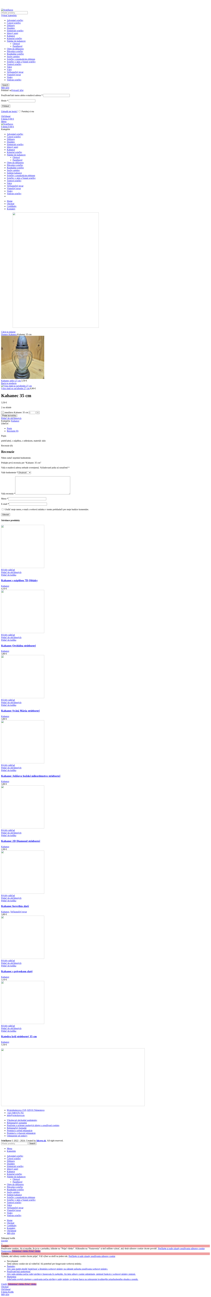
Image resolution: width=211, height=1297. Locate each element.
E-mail (5, 504)
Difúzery (11, 25)
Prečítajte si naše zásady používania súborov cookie (181, 1248)
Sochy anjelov (13, 56)
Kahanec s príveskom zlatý (17, 971)
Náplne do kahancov (16, 41)
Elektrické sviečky (15, 30)
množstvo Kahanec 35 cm (16, 412)
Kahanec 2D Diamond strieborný (20, 841)
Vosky (10, 77)
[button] (8, 575)
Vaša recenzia (8, 493)
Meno (4, 498)
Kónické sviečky (14, 38)
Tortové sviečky (14, 64)
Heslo (4, 100)
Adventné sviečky (15, 20)
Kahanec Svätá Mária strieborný (20, 710)
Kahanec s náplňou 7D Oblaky (19, 580)
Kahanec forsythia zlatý (15, 906)
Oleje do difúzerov (15, 49)
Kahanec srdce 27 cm (11, 380)
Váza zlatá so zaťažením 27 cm (15, 388)
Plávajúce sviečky (15, 51)
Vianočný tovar (14, 74)
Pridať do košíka (9, 416)
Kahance (11, 36)
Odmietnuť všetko (20, 1251)
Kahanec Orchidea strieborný (18, 645)
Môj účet (11, 1233)
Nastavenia (6, 1251)
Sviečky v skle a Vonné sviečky (21, 61)
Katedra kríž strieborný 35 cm (19, 1036)
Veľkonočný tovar (15, 72)
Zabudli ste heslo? (9, 111)
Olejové (16, 43)
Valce (9, 67)
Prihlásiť (5, 106)
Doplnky (11, 28)
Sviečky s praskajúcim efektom (21, 59)
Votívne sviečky (14, 80)
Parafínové (17, 46)
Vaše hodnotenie (9, 472)
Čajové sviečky (14, 23)
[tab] (108, 428)
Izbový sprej (12, 33)
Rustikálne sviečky (15, 54)
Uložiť (4, 1284)
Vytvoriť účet (17, 90)
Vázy (9, 69)
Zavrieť (4, 1241)
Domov (5, 334)
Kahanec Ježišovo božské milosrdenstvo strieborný (31, 775)
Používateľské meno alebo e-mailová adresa (22, 95)
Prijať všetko (34, 1251)
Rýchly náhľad (8, 570)
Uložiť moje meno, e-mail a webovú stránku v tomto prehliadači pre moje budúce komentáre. (47, 509)
